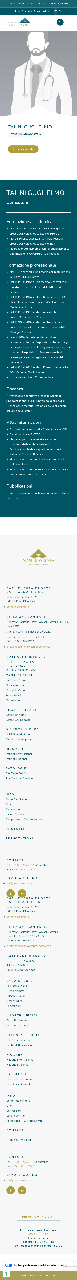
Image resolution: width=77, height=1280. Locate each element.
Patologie (16, 768)
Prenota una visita (23, 149)
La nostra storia (16, 680)
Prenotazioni (42, 11)
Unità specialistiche (18, 734)
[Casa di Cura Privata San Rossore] (18, 21)
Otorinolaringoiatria (26, 134)
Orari (9, 804)
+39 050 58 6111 (23, 865)
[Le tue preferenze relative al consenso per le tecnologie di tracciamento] (6, 1273)
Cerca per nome (16, 715)
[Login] (62, 23)
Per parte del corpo (18, 773)
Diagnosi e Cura (22, 729)
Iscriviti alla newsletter (57, 4)
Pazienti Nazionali (16, 759)
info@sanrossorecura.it (20, 883)
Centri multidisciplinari (19, 739)
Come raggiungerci (17, 607)
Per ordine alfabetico (19, 778)
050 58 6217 (38, 1234)
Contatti (27, 11)
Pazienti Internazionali (19, 754)
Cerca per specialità (18, 720)
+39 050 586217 (17, 4)
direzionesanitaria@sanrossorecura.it (28, 647)
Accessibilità (13, 695)
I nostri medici (21, 710)
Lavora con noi (15, 815)
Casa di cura (19, 675)
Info (17, 11)
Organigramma (15, 685)
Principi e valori (15, 690)
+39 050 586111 (36, 4)
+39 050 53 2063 (23, 870)
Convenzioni (13, 700)
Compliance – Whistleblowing (24, 820)
